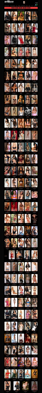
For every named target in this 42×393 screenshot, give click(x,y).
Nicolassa (14, 92)
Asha (7, 343)
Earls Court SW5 (27, 69)
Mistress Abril (7, 283)
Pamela (34, 211)
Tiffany (21, 331)
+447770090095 (36, 3)
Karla (21, 307)
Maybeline (34, 223)
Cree (21, 343)
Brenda (28, 331)
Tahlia (34, 198)
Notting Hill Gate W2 (14, 188)
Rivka (7, 128)
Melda (34, 92)
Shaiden (28, 343)
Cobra (14, 211)
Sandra (28, 319)
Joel (7, 331)
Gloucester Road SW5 (28, 81)
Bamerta (28, 211)
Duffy (34, 343)
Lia (34, 80)
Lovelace (28, 283)
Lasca (27, 295)
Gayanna (7, 319)
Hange (21, 128)
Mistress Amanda (14, 343)
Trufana (28, 128)
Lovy (34, 331)
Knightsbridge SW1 (14, 57)
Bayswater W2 (7, 224)
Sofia (34, 319)
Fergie (34, 116)
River (7, 295)
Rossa (14, 295)
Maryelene (14, 104)
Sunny (21, 295)
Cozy (27, 92)
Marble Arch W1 (34, 176)
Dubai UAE (21, 176)
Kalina (7, 92)
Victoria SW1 (21, 45)
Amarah (14, 307)
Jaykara (14, 128)
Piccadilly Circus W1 (7, 57)
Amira (21, 116)
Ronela (21, 319)
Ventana (28, 80)
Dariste (14, 116)
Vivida (14, 283)
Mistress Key (21, 283)
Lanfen (28, 223)
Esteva (7, 104)
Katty (34, 283)
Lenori (7, 211)
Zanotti (7, 116)
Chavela (7, 80)
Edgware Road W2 (34, 93)
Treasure (14, 80)
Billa (34, 104)
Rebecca (7, 307)
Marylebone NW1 (7, 45)
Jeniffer (35, 307)
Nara (34, 128)
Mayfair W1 (21, 93)
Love (27, 307)
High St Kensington (21, 248)
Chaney (14, 319)
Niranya (21, 92)
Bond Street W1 (21, 57)
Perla (6, 255)
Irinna (28, 104)
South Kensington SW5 (34, 45)
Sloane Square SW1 (7, 69)
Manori (21, 211)
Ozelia (14, 223)
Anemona (28, 116)
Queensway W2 (34, 236)
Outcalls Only (14, 212)
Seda (7, 223)
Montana (34, 295)
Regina (14, 331)
